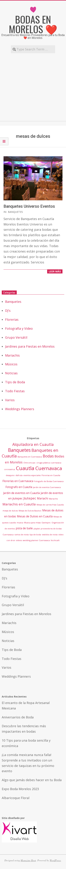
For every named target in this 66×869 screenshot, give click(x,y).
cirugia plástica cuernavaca (48, 462)
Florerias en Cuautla (51, 475)
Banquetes (15, 212)
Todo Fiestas (15, 391)
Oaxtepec (46, 522)
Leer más (55, 271)
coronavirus (9, 469)
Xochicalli (55, 540)
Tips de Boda (15, 382)
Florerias (11, 319)
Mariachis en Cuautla (19, 504)
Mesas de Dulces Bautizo (30, 510)
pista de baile (24, 528)
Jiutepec (29, 498)
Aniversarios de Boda (18, 717)
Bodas (48, 455)
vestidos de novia (50, 534)
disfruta (19, 475)
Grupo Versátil (16, 337)
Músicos (11, 364)
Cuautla (25, 468)
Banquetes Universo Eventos (29, 206)
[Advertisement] (33, 87)
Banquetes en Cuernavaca (30, 457)
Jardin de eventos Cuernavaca (47, 487)
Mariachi (42, 498)
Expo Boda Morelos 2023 (20, 789)
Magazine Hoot (28, 860)
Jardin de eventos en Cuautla (21, 493)
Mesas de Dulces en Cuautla (35, 516)
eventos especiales (32, 475)
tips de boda (35, 534)
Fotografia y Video (19, 328)
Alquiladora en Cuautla (33, 444)
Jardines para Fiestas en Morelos (30, 346)
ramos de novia (21, 534)
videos (19, 540)
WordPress (55, 860)
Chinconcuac (29, 462)
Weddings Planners (19, 409)
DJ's (8, 310)
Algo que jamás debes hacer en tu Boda (32, 780)
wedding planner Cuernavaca (36, 540)
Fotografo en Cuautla (18, 487)
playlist (37, 528)
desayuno (10, 475)
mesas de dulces (10, 510)
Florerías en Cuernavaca (17, 481)
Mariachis (12, 355)
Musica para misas (32, 522)
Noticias (11, 373)
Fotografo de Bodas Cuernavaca (49, 481)
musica (20, 522)
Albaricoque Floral (15, 798)
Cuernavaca (48, 468)
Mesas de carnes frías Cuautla (50, 504)
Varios (10, 400)
